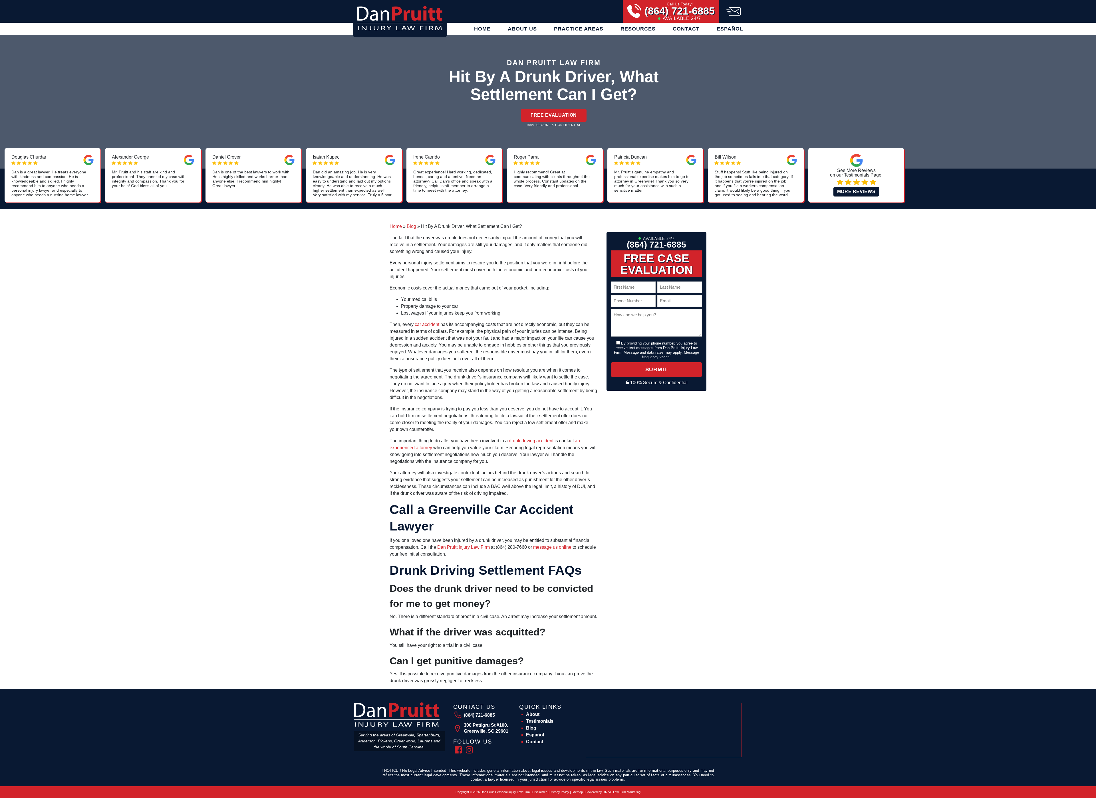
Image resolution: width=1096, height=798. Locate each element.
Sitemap (577, 792)
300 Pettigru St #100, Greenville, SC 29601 (486, 728)
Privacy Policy (559, 792)
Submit (656, 370)
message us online (552, 547)
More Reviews (856, 191)
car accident (427, 324)
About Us (522, 29)
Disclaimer (539, 792)
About (532, 714)
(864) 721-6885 (679, 11)
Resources (638, 29)
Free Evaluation (554, 115)
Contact (686, 29)
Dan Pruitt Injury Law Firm (463, 547)
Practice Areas (578, 29)
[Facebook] (458, 749)
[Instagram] (469, 749)
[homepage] (400, 17)
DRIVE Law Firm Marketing (621, 792)
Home (482, 29)
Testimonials (539, 721)
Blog (411, 226)
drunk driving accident (531, 440)
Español (730, 29)
